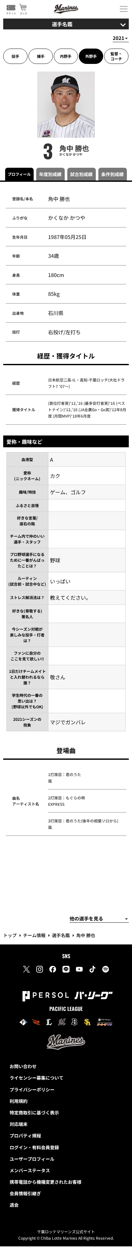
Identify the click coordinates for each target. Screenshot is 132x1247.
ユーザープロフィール (32, 1159)
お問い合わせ (23, 1066)
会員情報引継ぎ (25, 1193)
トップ (10, 935)
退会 (14, 1205)
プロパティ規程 (25, 1135)
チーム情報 (34, 935)
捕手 (41, 56)
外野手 (91, 56)
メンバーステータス (30, 1170)
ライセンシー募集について (36, 1077)
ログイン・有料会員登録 (34, 1147)
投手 (15, 56)
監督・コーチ (116, 56)
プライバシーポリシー (32, 1089)
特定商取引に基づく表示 (34, 1112)
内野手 (65, 56)
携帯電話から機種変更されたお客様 (45, 1182)
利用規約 (19, 1101)
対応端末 (19, 1124)
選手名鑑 (61, 935)
